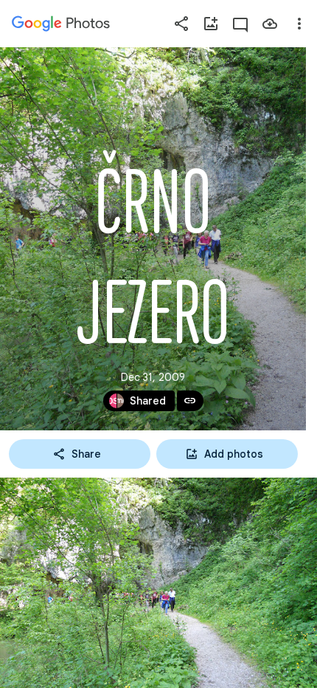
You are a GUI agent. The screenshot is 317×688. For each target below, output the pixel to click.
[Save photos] (270, 23)
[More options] (299, 23)
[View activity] (240, 23)
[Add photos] (211, 23)
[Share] (181, 23)
